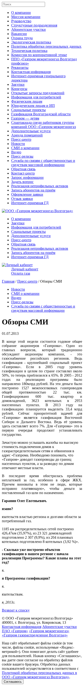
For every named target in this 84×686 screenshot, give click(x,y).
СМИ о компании (25, 148)
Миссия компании (25, 17)
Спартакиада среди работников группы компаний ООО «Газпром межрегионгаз (43, 125)
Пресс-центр (21, 139)
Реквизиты (19, 68)
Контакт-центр (23, 173)
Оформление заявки (27, 194)
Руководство (21, 21)
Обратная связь (23, 169)
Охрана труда (22, 38)
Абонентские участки (28, 29)
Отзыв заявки (22, 199)
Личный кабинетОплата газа (24, 271)
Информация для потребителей (36, 97)
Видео (16, 152)
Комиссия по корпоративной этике (39, 55)
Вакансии (19, 34)
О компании (21, 13)
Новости (18, 144)
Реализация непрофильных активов (39, 186)
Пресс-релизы (22, 156)
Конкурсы (19, 89)
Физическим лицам (26, 101)
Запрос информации (27, 177)
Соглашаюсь (13, 681)
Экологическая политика (31, 42)
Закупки (17, 84)
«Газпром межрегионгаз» (49, 631)
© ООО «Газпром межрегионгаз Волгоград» (37, 618)
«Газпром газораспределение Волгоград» (35, 635)
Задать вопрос (22, 182)
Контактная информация (31, 72)
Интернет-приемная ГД (30, 203)
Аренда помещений (27, 135)
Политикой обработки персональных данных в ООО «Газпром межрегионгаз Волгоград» (39, 675)
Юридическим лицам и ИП (33, 106)
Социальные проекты (28, 110)
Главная (8, 281)
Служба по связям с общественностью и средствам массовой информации (43, 163)
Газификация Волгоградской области (41, 114)
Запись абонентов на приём (33, 190)
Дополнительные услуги (31, 131)
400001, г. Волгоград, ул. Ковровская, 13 (34, 622)
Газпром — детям (25, 118)
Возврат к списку (16, 610)
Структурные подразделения (34, 25)
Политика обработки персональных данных (46, 46)
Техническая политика (29, 51)
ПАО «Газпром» (15, 631)
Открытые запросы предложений (37, 93)
